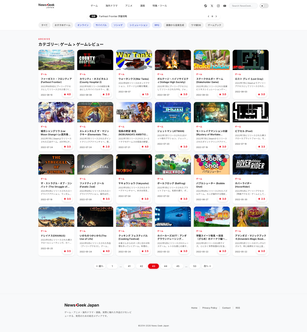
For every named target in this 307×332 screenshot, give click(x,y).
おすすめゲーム (62, 25)
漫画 (142, 5)
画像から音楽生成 (175, 25)
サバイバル (101, 25)
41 (129, 266)
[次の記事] (216, 16)
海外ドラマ (112, 5)
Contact (226, 308)
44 (165, 266)
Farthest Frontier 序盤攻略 (113, 16)
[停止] (212, 16)
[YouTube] (224, 5)
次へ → (207, 266)
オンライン (83, 25)
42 (141, 266)
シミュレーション (139, 25)
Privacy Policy (209, 308)
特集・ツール (160, 5)
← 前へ (99, 266)
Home (194, 308)
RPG (157, 25)
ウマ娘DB (196, 25)
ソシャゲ (118, 25)
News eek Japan (81, 305)
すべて (44, 25)
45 (177, 266)
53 (194, 266)
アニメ (128, 5)
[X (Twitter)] (211, 5)
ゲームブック (214, 25)
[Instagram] (218, 5)
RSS (238, 308)
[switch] (264, 5)
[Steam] (205, 5)
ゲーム (94, 5)
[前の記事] (208, 16)
